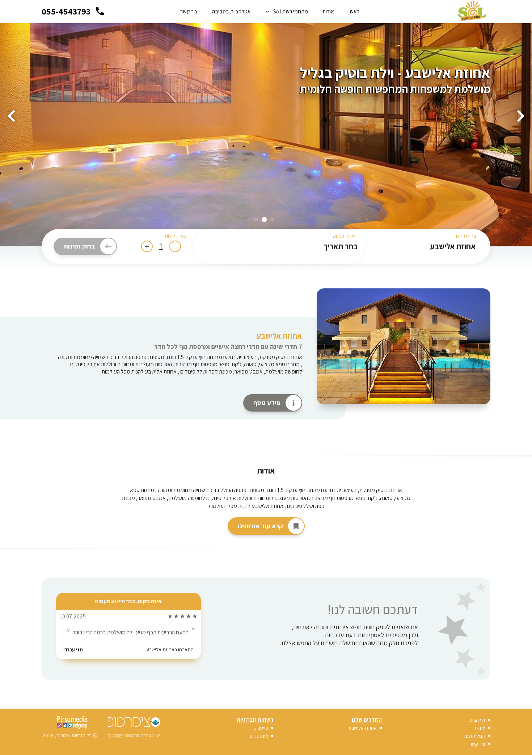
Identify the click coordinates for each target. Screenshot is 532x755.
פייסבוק (261, 728)
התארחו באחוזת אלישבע (170, 669)
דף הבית (477, 720)
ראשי (354, 11)
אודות (328, 11)
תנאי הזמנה (474, 736)
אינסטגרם (258, 736)
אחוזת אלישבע (279, 336)
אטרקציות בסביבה (231, 11)
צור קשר (189, 11)
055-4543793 (66, 11)
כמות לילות (175, 235)
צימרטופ (115, 735)
